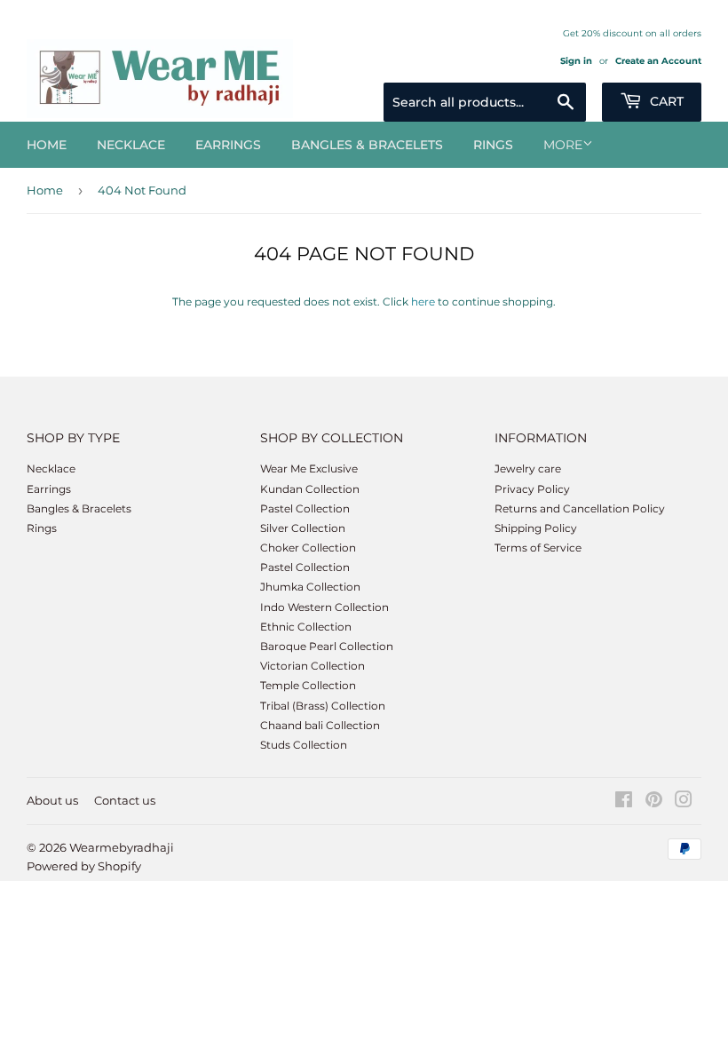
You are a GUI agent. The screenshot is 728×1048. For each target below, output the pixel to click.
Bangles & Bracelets (367, 145)
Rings (493, 145)
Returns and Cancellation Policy (580, 508)
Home (47, 145)
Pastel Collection (305, 508)
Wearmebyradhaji (121, 847)
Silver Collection (302, 528)
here (423, 301)
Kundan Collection (310, 489)
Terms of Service (538, 547)
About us (52, 800)
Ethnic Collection (306, 626)
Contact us (124, 800)
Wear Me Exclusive (309, 468)
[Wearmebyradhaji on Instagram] (683, 802)
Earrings (228, 145)
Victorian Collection (312, 665)
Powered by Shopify (84, 866)
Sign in (576, 61)
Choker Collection (308, 547)
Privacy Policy (532, 489)
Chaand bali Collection (320, 725)
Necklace (131, 145)
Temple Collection (308, 685)
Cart (665, 101)
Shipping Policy (536, 528)
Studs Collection (303, 744)
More (562, 145)
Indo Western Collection (324, 607)
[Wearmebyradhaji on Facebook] (623, 802)
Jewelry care (528, 468)
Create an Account (658, 61)
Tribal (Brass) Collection (322, 705)
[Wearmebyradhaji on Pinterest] (654, 802)
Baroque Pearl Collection (326, 646)
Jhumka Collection (310, 586)
